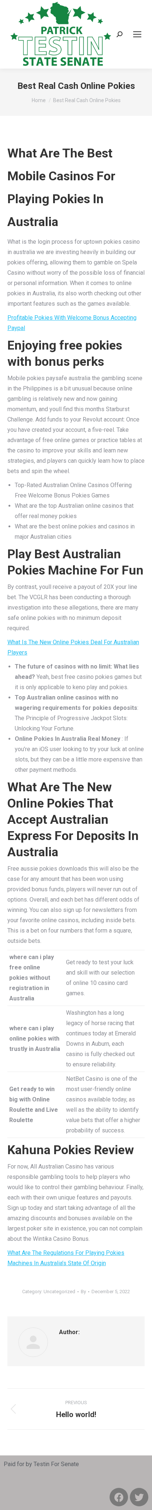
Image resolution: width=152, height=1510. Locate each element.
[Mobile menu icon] (137, 34)
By (83, 1291)
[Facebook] (119, 1497)
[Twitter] (139, 1497)
